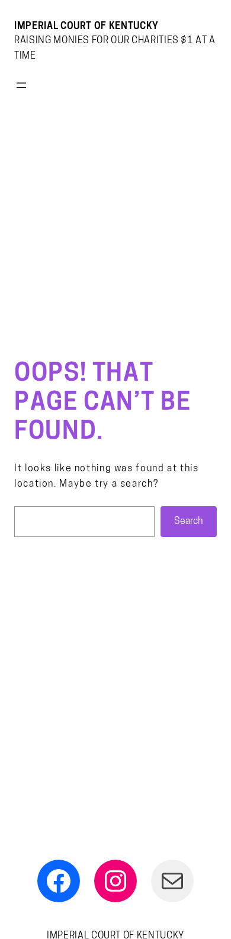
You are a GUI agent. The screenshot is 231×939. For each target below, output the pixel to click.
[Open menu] (21, 85)
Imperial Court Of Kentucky (86, 26)
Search (188, 521)
